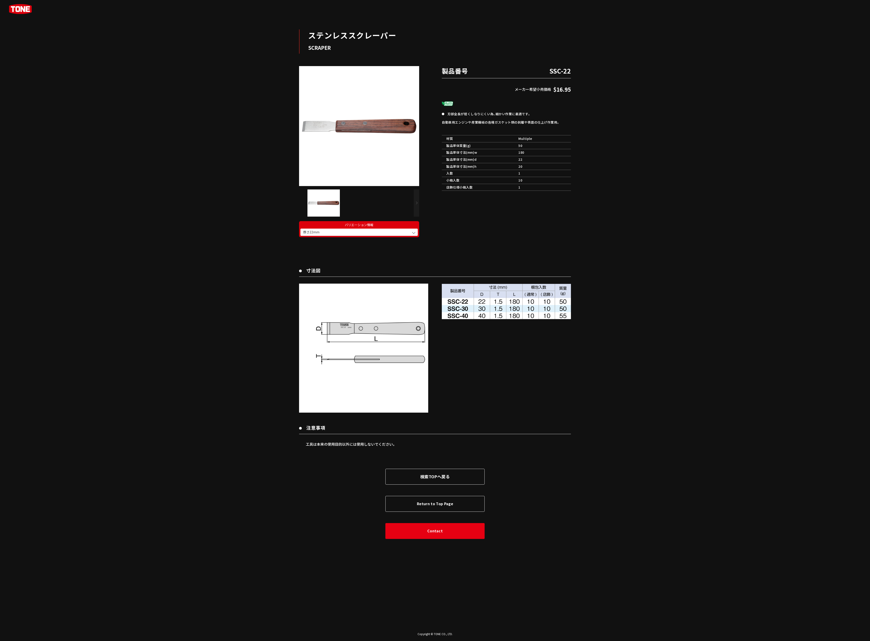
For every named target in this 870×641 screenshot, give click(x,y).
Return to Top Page (435, 503)
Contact (435, 530)
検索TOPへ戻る (435, 476)
